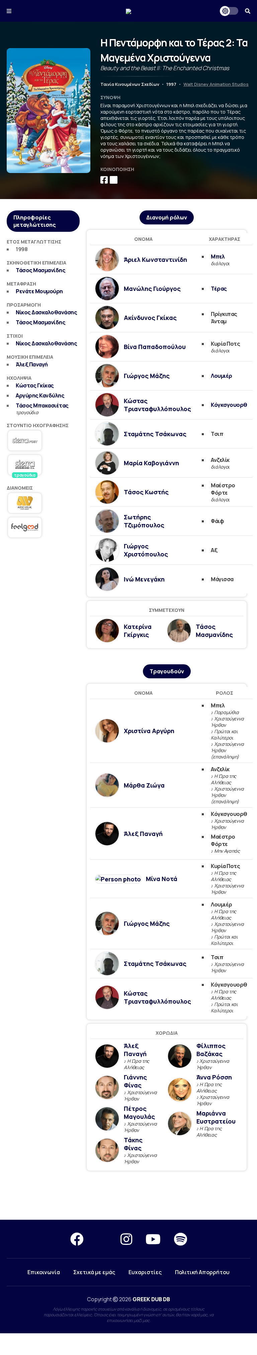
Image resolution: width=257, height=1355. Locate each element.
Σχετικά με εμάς (94, 1272)
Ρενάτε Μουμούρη (39, 291)
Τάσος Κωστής (146, 492)
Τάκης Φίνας (133, 1144)
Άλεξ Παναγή (32, 364)
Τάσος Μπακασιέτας (42, 405)
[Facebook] (77, 1239)
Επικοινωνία (43, 1272)
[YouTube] (153, 1239)
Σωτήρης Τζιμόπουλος (144, 521)
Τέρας (219, 288)
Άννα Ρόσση (214, 1077)
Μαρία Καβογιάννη (151, 463)
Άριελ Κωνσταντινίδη (155, 260)
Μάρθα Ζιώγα (144, 785)
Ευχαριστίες (145, 1272)
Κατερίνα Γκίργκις (138, 631)
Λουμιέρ (221, 375)
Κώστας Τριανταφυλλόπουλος (157, 405)
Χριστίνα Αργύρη (149, 731)
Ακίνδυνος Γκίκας (150, 318)
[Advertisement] (43, 581)
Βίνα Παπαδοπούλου (155, 347)
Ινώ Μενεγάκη (144, 579)
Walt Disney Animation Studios (216, 84)
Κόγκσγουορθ (229, 404)
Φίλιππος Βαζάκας (211, 1050)
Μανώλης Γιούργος (152, 289)
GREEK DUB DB (151, 1299)
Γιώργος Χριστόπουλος (146, 550)
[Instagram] (126, 1239)
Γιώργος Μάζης (147, 376)
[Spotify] (180, 1239)
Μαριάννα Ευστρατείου (216, 1117)
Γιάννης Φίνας (135, 1081)
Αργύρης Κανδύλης (40, 395)
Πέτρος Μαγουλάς (139, 1113)
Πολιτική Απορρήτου (202, 1272)
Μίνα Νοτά (161, 879)
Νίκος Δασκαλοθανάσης (46, 312)
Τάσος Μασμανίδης (40, 270)
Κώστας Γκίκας (35, 385)
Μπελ (218, 256)
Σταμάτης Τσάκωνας (155, 434)
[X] (102, 1239)
